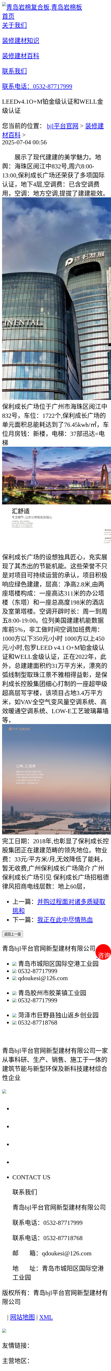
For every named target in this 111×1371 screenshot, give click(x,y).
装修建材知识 (34, 1126)
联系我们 (26, 1162)
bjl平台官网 (62, 126)
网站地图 (22, 1317)
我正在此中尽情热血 (65, 920)
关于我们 (26, 1108)
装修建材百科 (34, 1144)
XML (46, 1317)
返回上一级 (12, 934)
